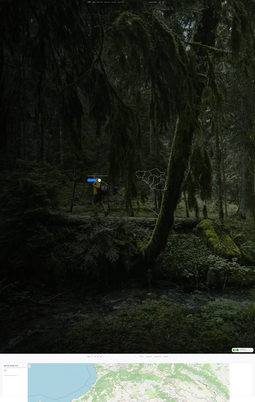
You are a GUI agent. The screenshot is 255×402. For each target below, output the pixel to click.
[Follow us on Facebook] (95, 356)
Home (94, 2)
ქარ (163, 2)
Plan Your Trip (121, 2)
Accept (158, 399)
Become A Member (153, 2)
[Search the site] (160, 2)
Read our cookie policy (101, 399)
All (5, 370)
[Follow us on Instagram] (98, 356)
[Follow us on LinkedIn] (100, 356)
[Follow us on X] (92, 356)
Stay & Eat (114, 2)
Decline (151, 399)
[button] (29, 365)
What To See (100, 2)
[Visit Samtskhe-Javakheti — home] (89, 2)
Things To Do (107, 2)
